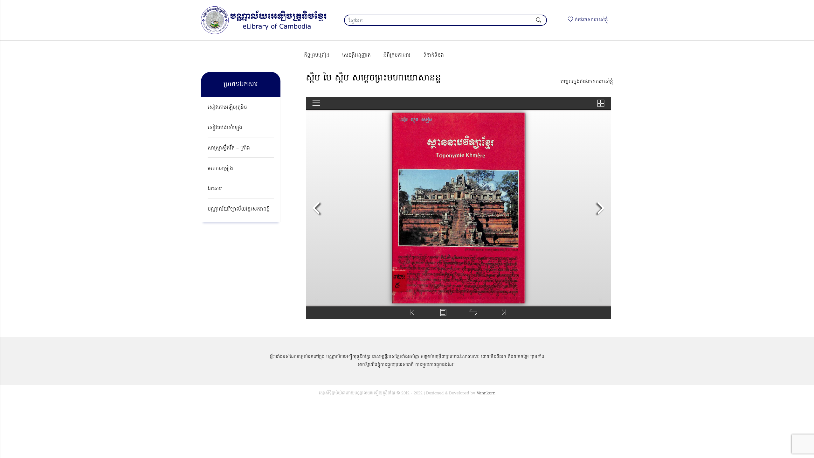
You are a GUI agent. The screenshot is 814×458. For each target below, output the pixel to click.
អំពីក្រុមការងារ (396, 55)
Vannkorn (486, 393)
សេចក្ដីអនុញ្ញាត (356, 55)
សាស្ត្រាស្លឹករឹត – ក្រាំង (229, 148)
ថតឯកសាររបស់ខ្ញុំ (590, 20)
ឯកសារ (215, 189)
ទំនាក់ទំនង (433, 55)
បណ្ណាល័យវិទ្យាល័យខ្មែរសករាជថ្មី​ (239, 209)
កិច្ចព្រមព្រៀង (316, 55)
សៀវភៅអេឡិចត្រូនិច (227, 107)
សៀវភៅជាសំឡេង (225, 128)
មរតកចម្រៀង (220, 168)
